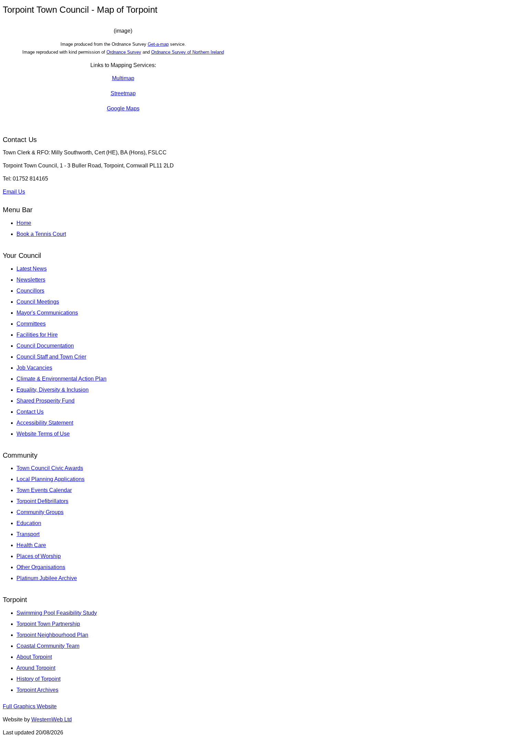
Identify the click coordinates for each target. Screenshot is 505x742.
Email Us (14, 192)
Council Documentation (45, 346)
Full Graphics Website (30, 706)
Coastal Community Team (47, 646)
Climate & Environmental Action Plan (61, 379)
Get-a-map (158, 44)
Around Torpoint (35, 668)
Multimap (123, 78)
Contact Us (30, 412)
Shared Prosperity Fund (45, 401)
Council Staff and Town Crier (51, 357)
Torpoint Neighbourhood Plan (52, 635)
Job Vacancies (34, 368)
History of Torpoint (38, 679)
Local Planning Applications (50, 479)
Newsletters (30, 280)
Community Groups (40, 512)
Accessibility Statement (44, 423)
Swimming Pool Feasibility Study (56, 613)
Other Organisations (40, 567)
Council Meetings (37, 302)
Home (23, 223)
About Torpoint (34, 657)
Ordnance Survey (123, 52)
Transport (28, 534)
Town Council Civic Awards (49, 468)
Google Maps (123, 108)
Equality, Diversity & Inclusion (52, 390)
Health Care (31, 545)
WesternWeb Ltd (51, 719)
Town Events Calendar (44, 490)
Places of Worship (38, 556)
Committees (31, 324)
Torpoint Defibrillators (42, 501)
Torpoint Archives (37, 690)
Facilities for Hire (37, 335)
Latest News (31, 269)
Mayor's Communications (47, 313)
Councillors (30, 291)
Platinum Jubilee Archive (46, 578)
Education (28, 523)
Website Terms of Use (43, 434)
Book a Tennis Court (41, 234)
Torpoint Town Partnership (48, 624)
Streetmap (123, 93)
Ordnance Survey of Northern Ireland (187, 52)
